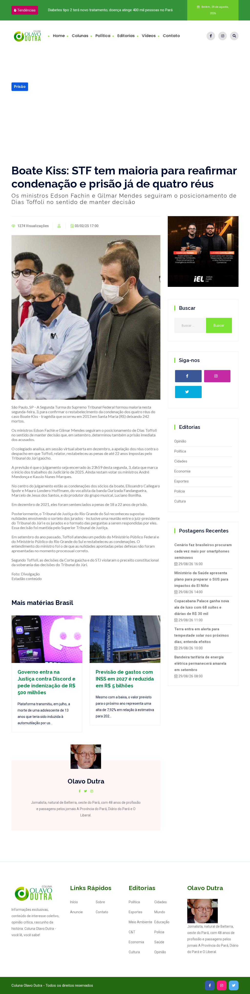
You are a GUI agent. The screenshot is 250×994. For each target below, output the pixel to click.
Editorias (126, 36)
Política (102, 36)
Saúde (159, 942)
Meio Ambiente (140, 922)
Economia (182, 471)
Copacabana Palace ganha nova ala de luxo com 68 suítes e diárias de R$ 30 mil (201, 607)
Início (74, 902)
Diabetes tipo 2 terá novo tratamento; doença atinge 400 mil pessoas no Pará (110, 10)
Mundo (159, 912)
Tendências (26, 10)
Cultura (180, 501)
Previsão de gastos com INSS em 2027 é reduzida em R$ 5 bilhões (125, 679)
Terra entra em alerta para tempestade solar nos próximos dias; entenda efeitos (201, 635)
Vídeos (149, 36)
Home (59, 36)
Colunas (80, 36)
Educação (161, 922)
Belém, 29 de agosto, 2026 (215, 10)
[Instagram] (222, 36)
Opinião (180, 441)
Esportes (181, 481)
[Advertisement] (125, 127)
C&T (132, 932)
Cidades (180, 461)
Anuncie (76, 912)
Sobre (100, 902)
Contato (171, 36)
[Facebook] (211, 36)
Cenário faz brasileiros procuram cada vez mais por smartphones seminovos (203, 551)
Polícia (179, 491)
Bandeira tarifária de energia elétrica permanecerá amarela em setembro (200, 663)
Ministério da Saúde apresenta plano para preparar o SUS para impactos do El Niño (201, 579)
